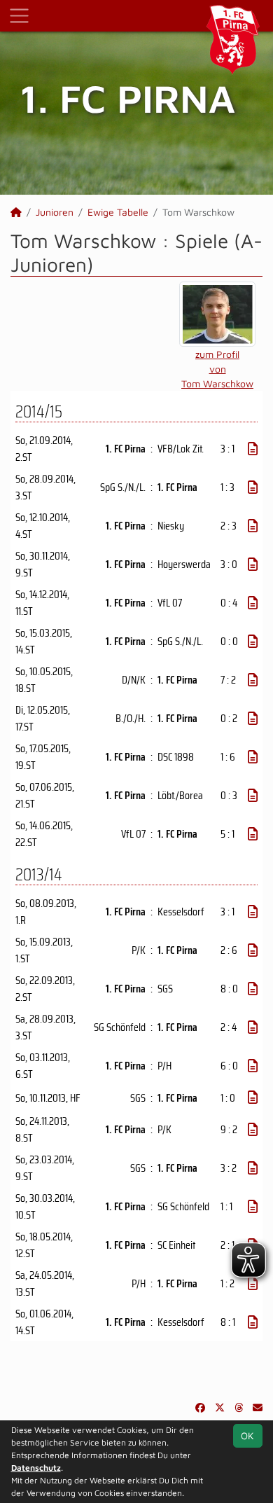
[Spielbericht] (253, 448)
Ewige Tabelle (118, 212)
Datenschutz (36, 1467)
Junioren (55, 212)
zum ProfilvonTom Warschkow (217, 368)
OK (247, 1435)
